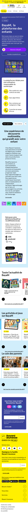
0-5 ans (9, 11)
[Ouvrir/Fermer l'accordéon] (24, 486)
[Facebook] (14, 406)
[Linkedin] (19, 406)
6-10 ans (15, 11)
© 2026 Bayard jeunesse (7, 508)
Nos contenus (18, 123)
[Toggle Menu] (4, 6)
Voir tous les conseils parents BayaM (13, 389)
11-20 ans (21, 11)
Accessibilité (4, 511)
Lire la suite (8, 197)
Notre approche (7, 123)
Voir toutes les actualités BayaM (14, 304)
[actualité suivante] (24, 299)
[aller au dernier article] (3, 346)
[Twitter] (19, 448)
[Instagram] (9, 406)
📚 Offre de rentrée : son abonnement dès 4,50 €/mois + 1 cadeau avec (14, 1)
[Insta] (4, 448)
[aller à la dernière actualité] (3, 299)
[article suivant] (24, 346)
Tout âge (3, 11)
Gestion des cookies (6, 504)
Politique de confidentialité (8, 506)
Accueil (3, 17)
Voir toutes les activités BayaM (13, 351)
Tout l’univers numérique (10, 17)
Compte (24, 7)
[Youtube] (14, 448)
